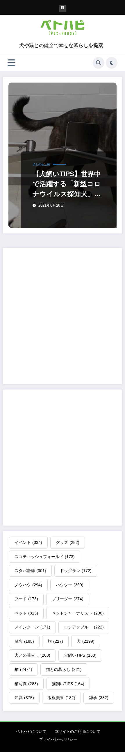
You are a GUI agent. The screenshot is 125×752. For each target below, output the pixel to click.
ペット (26, 613)
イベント (28, 542)
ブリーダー (67, 598)
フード (26, 598)
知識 (24, 697)
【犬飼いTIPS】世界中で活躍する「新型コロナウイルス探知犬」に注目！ (67, 184)
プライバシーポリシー (58, 739)
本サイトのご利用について (77, 731)
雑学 (98, 697)
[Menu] (11, 63)
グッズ (67, 542)
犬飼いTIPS (80, 655)
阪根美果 (61, 697)
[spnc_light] (111, 63)
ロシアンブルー (84, 627)
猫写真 (26, 683)
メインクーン (32, 627)
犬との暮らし (32, 655)
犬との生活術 (41, 164)
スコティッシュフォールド (45, 556)
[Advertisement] (62, 315)
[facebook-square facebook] (62, 8)
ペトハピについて (31, 731)
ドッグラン (76, 570)
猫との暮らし (64, 669)
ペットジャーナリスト (78, 613)
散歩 (24, 641)
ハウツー (69, 585)
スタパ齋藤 (30, 570)
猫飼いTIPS (68, 683)
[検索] (98, 62)
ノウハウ (28, 585)
